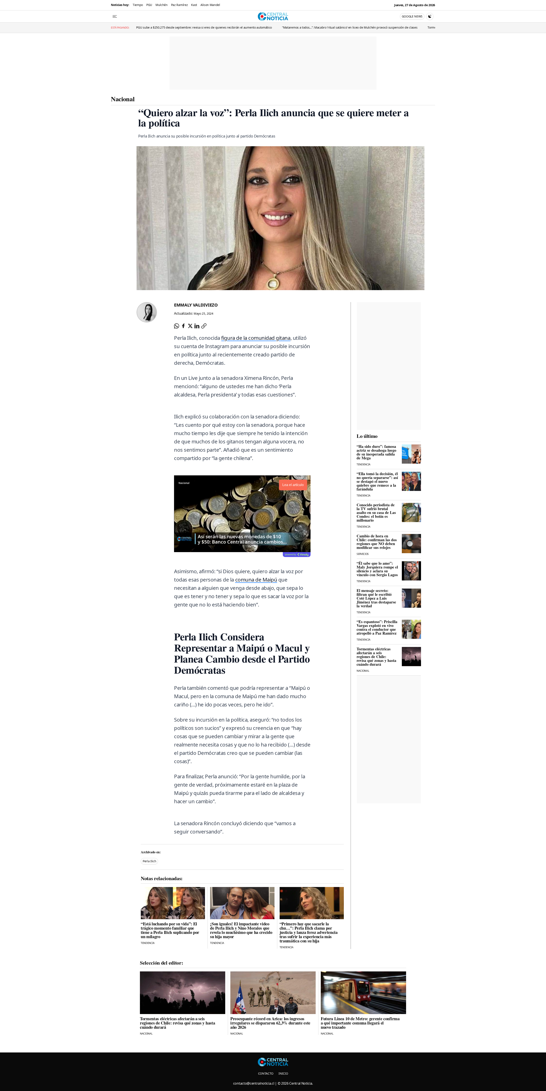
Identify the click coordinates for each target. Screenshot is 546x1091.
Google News (412, 16)
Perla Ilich (149, 861)
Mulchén (161, 5)
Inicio (283, 1073)
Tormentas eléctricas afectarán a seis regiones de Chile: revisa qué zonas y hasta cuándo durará (429, 27)
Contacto (265, 1073)
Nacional (122, 98)
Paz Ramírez (179, 5)
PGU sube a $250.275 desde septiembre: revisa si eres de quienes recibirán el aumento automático (139, 27)
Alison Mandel (210, 5)
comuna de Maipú (256, 579)
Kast (194, 5)
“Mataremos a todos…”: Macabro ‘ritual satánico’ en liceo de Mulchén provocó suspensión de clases (285, 27)
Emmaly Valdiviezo (196, 305)
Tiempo (138, 5)
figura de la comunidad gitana (255, 337)
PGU (149, 5)
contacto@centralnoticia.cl (253, 1083)
